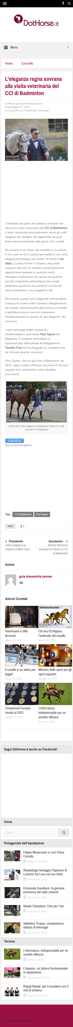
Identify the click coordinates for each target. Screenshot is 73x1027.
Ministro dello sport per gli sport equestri (55, 672)
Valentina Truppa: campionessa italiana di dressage (43, 925)
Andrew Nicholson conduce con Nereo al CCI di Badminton (53, 547)
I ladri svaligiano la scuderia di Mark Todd (17, 545)
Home (9, 63)
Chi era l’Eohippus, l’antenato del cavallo (52, 633)
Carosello (27, 63)
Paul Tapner (48, 334)
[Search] (64, 833)
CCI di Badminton (56, 228)
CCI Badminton (28, 110)
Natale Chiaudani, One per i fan (43, 906)
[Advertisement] (36, 190)
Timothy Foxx (13, 347)
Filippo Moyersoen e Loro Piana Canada (43, 854)
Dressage (43, 110)
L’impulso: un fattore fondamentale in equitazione (45, 970)
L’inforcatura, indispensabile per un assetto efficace (52, 712)
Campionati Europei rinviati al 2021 (17, 710)
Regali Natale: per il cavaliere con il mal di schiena (45, 988)
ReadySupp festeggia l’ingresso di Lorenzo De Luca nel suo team (45, 872)
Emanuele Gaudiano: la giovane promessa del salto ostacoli (43, 890)
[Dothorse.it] (36, 20)
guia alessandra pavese (29, 103)
